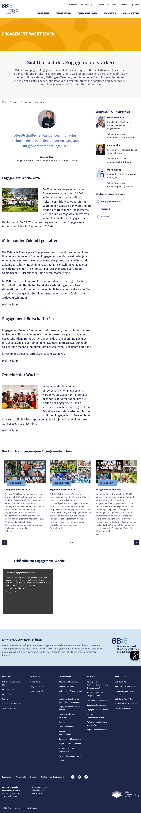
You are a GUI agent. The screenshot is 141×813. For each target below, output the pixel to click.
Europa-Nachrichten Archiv (126, 704)
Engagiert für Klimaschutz (97, 710)
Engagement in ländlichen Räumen (69, 708)
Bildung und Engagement (69, 682)
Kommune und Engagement (70, 739)
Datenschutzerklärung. (15, 588)
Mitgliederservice (37, 691)
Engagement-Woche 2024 (62, 489)
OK (11, 593)
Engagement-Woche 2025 (17, 489)
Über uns (43, 13)
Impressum (6, 777)
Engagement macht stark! (97, 705)
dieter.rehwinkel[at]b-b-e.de (120, 137)
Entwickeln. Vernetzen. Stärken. (11, 683)
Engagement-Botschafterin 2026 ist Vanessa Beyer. (33, 353)
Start (4, 102)
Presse (114, 5)
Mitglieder (63, 13)
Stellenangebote (9, 708)
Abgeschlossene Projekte (97, 730)
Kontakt (124, 5)
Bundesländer (8, 690)
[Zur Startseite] (11, 9)
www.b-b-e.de (37, 793)
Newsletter (131, 13)
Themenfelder (87, 13)
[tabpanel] (25, 500)
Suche (136, 5)
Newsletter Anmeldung (124, 708)
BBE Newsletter (121, 682)
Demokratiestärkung (67, 687)
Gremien (5, 699)
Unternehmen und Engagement (66, 749)
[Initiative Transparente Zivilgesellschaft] (125, 794)
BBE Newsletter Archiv (124, 699)
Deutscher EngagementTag (97, 700)
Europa (62, 722)
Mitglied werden (37, 687)
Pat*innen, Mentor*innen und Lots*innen (97, 723)
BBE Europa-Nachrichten (125, 687)
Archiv (61, 761)
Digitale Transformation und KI (70, 692)
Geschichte (6, 694)
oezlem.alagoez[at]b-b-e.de (120, 186)
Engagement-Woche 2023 (108, 489)
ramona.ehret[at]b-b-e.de (119, 162)
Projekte (110, 13)
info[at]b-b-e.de (38, 790)
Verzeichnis (35, 682)
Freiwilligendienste (66, 727)
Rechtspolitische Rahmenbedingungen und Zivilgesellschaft (97, 685)
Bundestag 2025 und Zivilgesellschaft (95, 694)
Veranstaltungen (87, 5)
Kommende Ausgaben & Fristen (124, 692)
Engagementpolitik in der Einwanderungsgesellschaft (70, 700)
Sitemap (33, 777)
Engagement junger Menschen (67, 715)
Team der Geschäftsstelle (12, 704)
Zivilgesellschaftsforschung (70, 756)
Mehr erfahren (11, 304)
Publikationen (103, 5)
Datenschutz (21, 777)
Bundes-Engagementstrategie (95, 715)
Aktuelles (73, 5)
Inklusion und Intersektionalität (66, 732)
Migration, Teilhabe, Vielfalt (70, 744)
